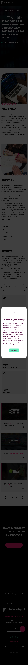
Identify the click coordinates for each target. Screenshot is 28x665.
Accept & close (14, 350)
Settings (14, 353)
